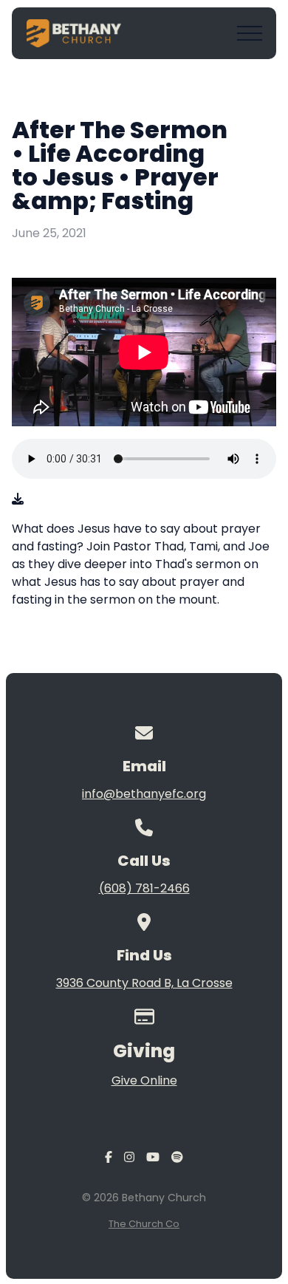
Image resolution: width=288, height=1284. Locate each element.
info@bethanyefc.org (144, 793)
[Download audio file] (18, 499)
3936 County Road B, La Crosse (144, 982)
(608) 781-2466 (144, 888)
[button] (249, 33)
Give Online (144, 1080)
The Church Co (144, 1224)
